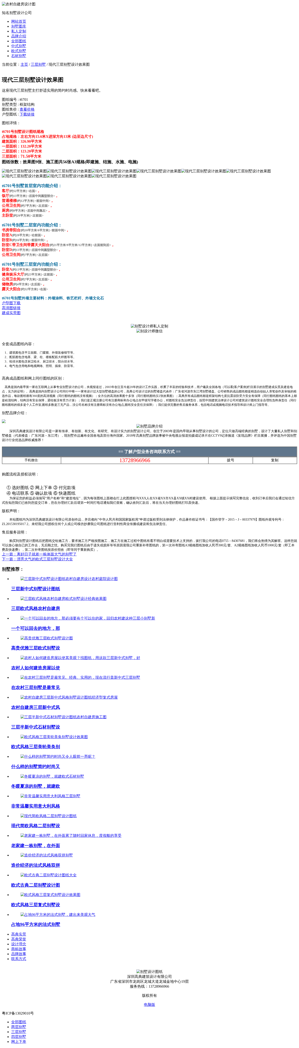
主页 (24, 64)
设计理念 (18, 944)
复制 (274, 460)
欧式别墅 (18, 51)
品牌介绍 (18, 36)
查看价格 (27, 109)
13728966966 (134, 460)
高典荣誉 (18, 939)
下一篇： (37, 559)
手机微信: (32, 460)
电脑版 (149, 1005)
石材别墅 (18, 56)
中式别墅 (18, 46)
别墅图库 (18, 26)
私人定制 (18, 31)
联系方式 (18, 959)
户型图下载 (11, 303)
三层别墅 (38, 64)
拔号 (230, 460)
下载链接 (27, 114)
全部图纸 (18, 41)
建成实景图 (11, 313)
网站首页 (18, 21)
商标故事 (18, 949)
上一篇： (39, 554)
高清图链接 (11, 308)
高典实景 (18, 934)
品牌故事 (18, 954)
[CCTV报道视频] (4, 422)
